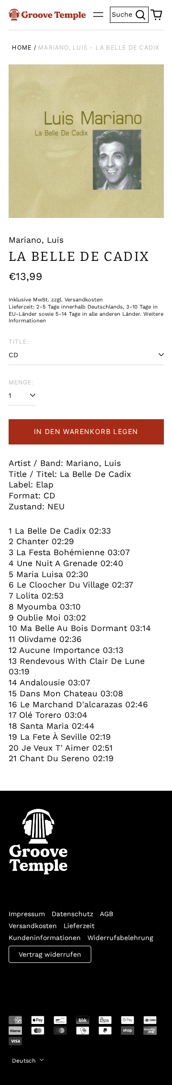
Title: (19, 341)
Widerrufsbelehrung (120, 937)
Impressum (27, 914)
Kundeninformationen (45, 937)
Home (22, 47)
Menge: (21, 382)
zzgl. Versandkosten (77, 300)
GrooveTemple (52, 983)
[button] (156, 14)
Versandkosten (33, 926)
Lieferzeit (79, 926)
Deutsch (25, 1060)
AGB (106, 914)
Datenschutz (72, 914)
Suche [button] (130, 13)
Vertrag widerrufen (50, 954)
